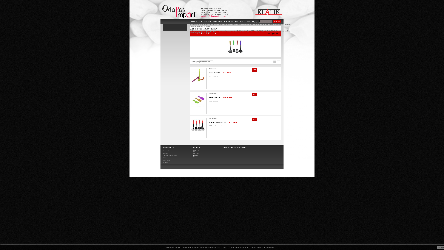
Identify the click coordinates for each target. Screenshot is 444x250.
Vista (254, 70)
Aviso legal (166, 160)
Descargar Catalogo (233, 21)
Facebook (198, 151)
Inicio (164, 158)
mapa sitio (217, 21)
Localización (205, 21)
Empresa (193, 21)
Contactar (249, 21)
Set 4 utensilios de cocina (217, 122)
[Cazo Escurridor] (198, 75)
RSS (196, 156)
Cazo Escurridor (214, 73)
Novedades (166, 151)
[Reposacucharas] (198, 100)
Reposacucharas (214, 97)
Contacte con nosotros (170, 155)
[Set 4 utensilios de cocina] (198, 125)
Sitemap (165, 153)
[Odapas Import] (222, 12)
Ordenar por (195, 62)
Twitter (197, 153)
